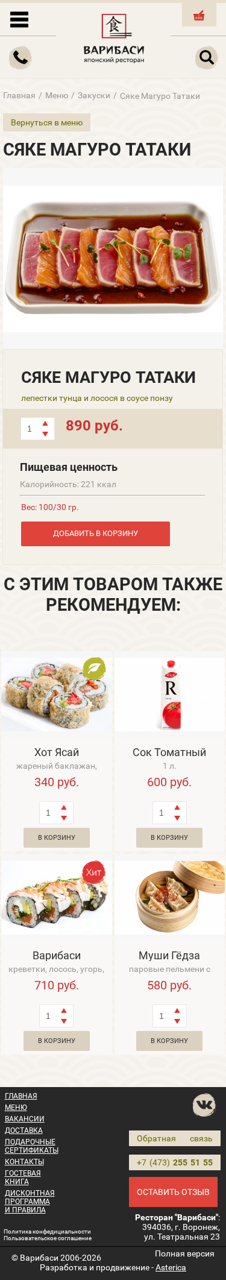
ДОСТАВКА (24, 1130)
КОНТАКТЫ (24, 1162)
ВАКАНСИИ (25, 1119)
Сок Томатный (169, 752)
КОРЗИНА (199, 25)
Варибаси (57, 955)
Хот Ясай (56, 752)
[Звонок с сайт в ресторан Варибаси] (21, 58)
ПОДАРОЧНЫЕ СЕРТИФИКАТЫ (31, 1146)
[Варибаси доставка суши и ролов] (114, 36)
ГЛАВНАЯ (21, 1096)
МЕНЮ (16, 1107)
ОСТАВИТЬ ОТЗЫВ (173, 1192)
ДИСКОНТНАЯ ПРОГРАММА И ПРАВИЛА (30, 1201)
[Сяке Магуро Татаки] (113, 258)
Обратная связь (175, 1138)
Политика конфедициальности (47, 1231)
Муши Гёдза (169, 955)
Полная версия (185, 1253)
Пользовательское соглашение (48, 1238)
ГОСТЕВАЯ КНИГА (23, 1177)
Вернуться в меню (47, 122)
